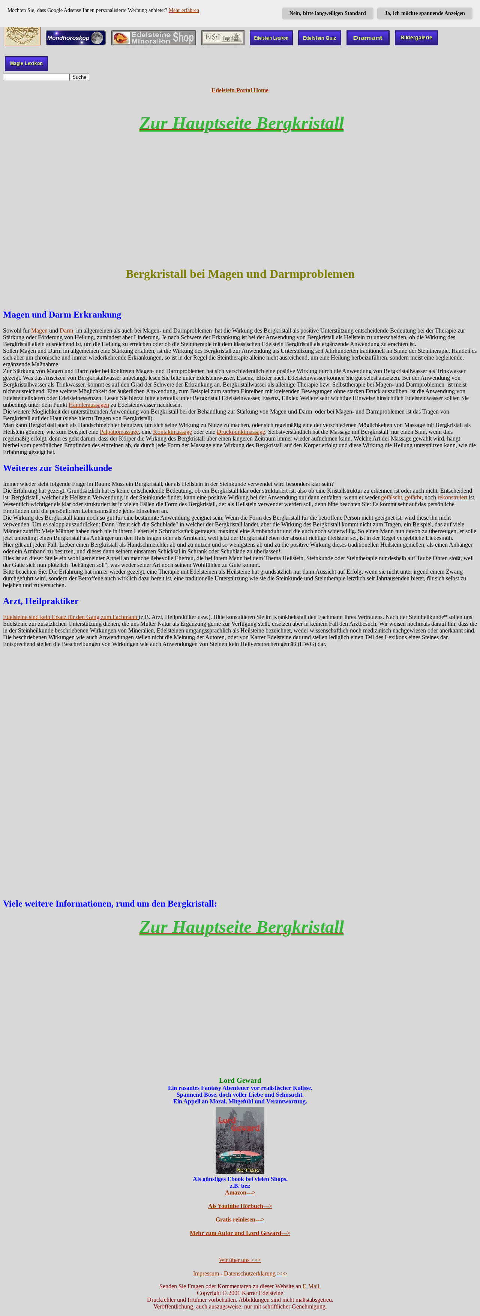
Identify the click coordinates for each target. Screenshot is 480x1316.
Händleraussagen (89, 405)
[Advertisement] (240, 206)
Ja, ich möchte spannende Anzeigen (425, 13)
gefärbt (413, 497)
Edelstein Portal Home (240, 90)
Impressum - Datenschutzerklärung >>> (240, 1273)
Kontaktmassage (172, 432)
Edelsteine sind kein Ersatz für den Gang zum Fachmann (71, 617)
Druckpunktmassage (241, 432)
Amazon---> (240, 1192)
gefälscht (391, 497)
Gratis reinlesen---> (240, 1219)
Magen (39, 330)
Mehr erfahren (184, 10)
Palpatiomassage (119, 432)
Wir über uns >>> (240, 1260)
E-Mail (312, 1286)
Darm (66, 330)
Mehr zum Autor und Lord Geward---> (240, 1233)
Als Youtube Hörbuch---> (240, 1206)
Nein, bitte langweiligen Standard (328, 13)
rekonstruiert (452, 497)
